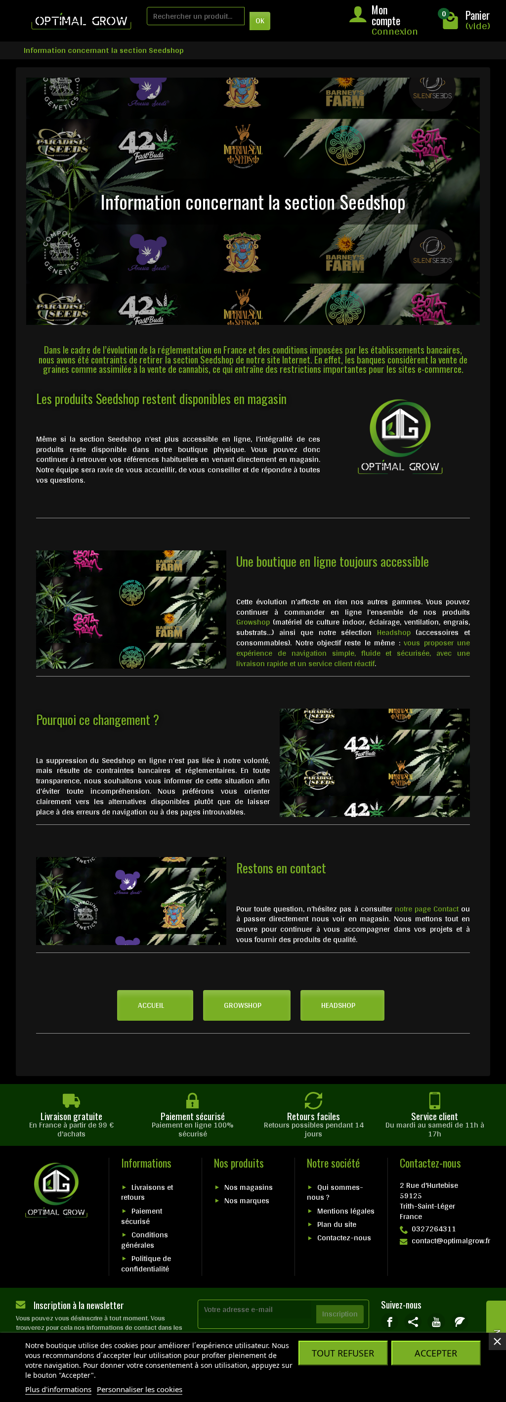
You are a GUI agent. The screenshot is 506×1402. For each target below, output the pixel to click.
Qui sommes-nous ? (335, 1192)
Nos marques (246, 1200)
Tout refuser (343, 1353)
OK (259, 20)
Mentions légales (346, 1211)
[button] (155, 1005)
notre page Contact (427, 909)
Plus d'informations (58, 1389)
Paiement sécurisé (141, 1216)
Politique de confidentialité (146, 1263)
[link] (389, 1321)
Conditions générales (144, 1239)
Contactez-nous (344, 1237)
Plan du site (336, 1224)
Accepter (436, 1353)
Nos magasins (248, 1187)
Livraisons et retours (147, 1192)
